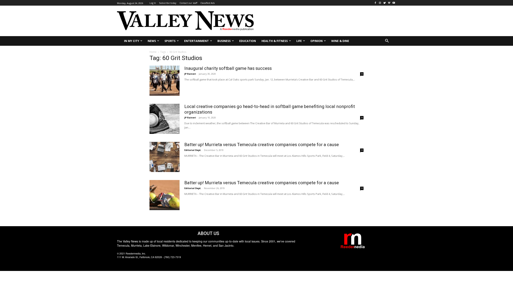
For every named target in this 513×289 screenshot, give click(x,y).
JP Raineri (190, 73)
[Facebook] (375, 3)
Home (153, 52)
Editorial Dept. (192, 150)
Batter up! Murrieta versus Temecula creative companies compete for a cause (261, 144)
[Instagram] (380, 3)
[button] (387, 41)
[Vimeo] (389, 3)
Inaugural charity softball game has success (228, 68)
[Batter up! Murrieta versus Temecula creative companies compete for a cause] (164, 157)
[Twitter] (384, 3)
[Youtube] (393, 3)
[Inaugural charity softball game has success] (164, 81)
